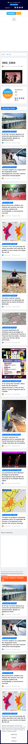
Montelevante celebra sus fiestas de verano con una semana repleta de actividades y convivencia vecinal (12, 209)
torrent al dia (7, 66)
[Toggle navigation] (14, 19)
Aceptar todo (14, 734)
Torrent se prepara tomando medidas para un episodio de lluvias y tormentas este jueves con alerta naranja (13, 520)
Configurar (14, 740)
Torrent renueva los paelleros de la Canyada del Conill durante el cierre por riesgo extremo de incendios (13, 440)
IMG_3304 (8, 54)
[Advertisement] (14, 35)
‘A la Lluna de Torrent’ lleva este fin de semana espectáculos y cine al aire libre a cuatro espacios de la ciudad (13, 387)
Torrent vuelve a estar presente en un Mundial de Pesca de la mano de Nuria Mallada (13, 301)
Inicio (3, 54)
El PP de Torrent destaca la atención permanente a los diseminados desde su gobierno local (13, 137)
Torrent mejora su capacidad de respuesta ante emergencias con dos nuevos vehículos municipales (14, 172)
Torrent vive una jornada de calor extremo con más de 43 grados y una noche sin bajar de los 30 (14, 249)
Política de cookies (12, 731)
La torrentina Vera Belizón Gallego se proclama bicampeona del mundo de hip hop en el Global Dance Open (13, 476)
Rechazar (14, 737)
